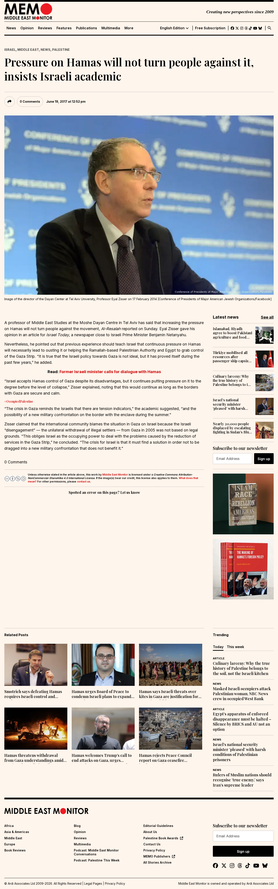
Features (64, 28)
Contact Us (152, 844)
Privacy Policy (154, 850)
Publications (86, 28)
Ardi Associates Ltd (260, 883)
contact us (83, 481)
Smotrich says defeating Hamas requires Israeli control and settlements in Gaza (33, 694)
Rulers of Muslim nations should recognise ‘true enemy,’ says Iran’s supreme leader (242, 780)
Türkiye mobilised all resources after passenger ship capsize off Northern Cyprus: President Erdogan (231, 357)
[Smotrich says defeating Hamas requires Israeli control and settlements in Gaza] (35, 665)
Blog (77, 826)
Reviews (45, 28)
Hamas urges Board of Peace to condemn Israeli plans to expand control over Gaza (101, 694)
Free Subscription (210, 28)
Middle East (28, 49)
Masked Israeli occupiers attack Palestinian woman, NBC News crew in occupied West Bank (242, 693)
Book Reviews (15, 850)
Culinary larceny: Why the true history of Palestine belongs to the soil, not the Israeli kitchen (232, 380)
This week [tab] (235, 647)
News (11, 28)
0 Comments (30, 101)
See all (267, 317)
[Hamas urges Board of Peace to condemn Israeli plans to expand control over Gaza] (103, 665)
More (128, 28)
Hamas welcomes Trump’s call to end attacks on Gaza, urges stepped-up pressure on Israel (102, 758)
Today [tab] (218, 647)
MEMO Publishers (156, 856)
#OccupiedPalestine (18, 401)
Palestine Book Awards (160, 838)
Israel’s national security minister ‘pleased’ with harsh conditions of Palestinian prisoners (230, 404)
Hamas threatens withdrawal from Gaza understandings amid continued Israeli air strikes (33, 758)
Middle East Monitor (115, 474)
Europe (9, 844)
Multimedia (110, 28)
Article (219, 658)
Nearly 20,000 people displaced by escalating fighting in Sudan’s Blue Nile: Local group (232, 428)
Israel (10, 49)
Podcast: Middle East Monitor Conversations (96, 852)
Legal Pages (93, 883)
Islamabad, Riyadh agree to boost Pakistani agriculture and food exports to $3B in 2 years (232, 333)
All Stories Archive (157, 862)
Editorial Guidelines (158, 826)
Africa (9, 826)
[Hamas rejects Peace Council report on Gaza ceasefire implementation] (170, 729)
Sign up (264, 459)
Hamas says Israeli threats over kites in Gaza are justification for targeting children (168, 694)
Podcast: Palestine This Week (96, 860)
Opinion (27, 28)
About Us (150, 832)
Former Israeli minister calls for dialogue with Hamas (110, 371)
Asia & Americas (16, 832)
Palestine (61, 49)
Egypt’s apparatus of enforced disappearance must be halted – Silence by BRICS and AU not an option (242, 721)
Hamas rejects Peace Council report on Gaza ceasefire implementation (165, 758)
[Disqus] (104, 555)
